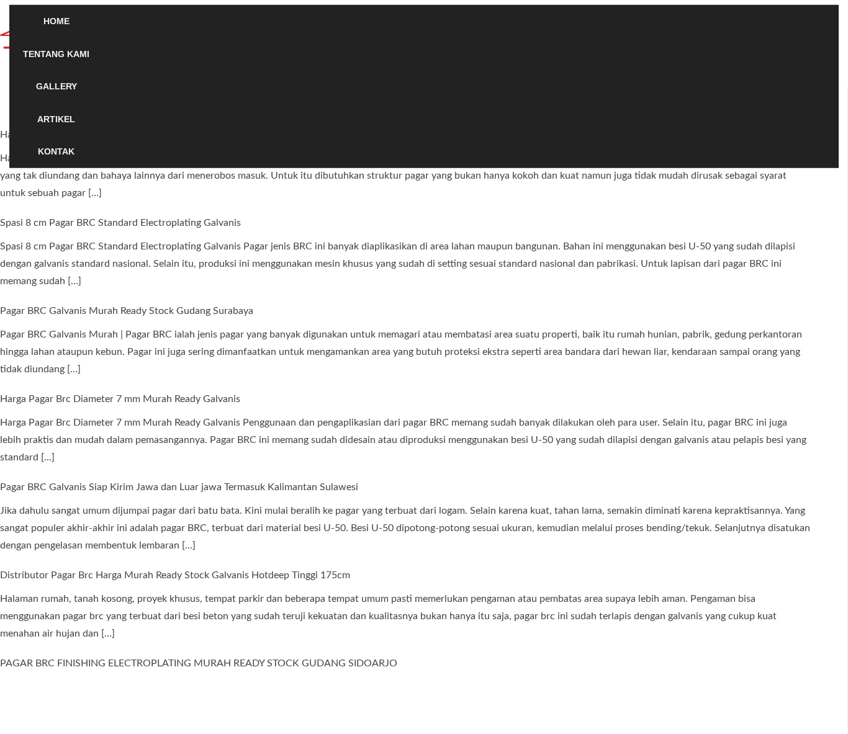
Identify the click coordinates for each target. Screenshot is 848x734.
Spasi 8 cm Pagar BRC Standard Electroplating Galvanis (120, 223)
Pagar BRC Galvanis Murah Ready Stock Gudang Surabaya (126, 311)
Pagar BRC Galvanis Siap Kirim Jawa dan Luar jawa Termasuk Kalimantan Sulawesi (179, 487)
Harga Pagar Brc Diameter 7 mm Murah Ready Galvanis (120, 399)
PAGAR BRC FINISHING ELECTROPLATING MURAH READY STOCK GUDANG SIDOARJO (198, 663)
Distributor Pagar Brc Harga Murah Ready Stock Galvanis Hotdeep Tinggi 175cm (175, 575)
